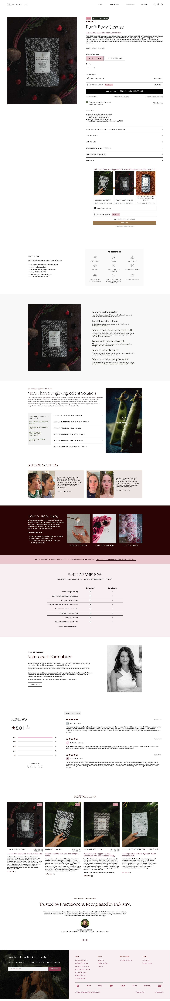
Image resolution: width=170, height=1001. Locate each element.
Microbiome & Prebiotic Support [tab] (39, 428)
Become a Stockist (126, 960)
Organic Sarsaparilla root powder (69, 434)
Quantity (88, 64)
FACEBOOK (159, 992)
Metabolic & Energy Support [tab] (37, 440)
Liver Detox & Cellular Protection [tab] (39, 417)
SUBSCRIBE (55, 969)
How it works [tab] (92, 136)
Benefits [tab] (90, 110)
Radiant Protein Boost (82, 966)
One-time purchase (97, 78)
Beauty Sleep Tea (80, 972)
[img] (89, 21)
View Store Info (158, 103)
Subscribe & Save (101, 85)
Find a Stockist (102, 963)
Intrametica (84, 992)
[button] (154, 4)
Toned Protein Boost (92, 849)
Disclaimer (146, 960)
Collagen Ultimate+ (103, 200)
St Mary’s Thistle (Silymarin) (68, 416)
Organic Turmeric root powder (67, 428)
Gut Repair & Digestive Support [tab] (39, 422)
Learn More (35, 684)
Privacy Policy (147, 963)
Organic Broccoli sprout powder (68, 440)
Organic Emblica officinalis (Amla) (70, 447)
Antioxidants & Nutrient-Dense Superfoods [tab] (35, 434)
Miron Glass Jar (115, 58)
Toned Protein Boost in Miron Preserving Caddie (145, 198)
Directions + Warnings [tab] (96, 154)
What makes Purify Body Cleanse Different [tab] (105, 129)
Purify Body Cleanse (124, 200)
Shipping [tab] (90, 161)
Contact (100, 966)
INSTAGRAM (140, 992)
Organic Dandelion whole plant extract (72, 422)
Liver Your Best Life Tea (133, 849)
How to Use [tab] (91, 142)
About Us (101, 960)
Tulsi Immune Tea (80, 978)
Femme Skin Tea (80, 975)
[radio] (88, 78)
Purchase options (91, 74)
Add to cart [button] (124, 222)
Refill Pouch (95, 58)
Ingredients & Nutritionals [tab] (98, 148)
